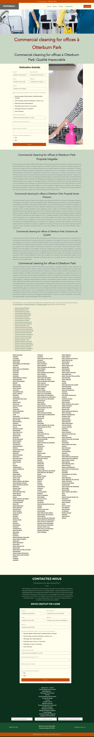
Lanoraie (40, 360)
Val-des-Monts (66, 425)
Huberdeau (41, 486)
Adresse (15, 85)
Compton (40, 462)
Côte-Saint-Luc (17, 432)
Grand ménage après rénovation (47, 696)
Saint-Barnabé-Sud (19, 491)
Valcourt (40, 449)
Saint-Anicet (66, 402)
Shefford (16, 514)
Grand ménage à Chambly (22, 320)
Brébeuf (40, 493)
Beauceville (65, 409)
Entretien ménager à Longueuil (23, 341)
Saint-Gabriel (41, 374)
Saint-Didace (41, 369)
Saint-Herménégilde (44, 456)
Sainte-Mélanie (42, 376)
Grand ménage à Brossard (22, 316)
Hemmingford (66, 386)
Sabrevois (16, 541)
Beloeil (15, 383)
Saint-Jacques (41, 386)
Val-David (40, 502)
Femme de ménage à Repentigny (24, 329)
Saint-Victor (66, 455)
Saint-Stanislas (66, 437)
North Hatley (41, 453)
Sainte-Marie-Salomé (44, 392)
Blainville (16, 453)
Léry (14, 463)
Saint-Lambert (17, 393)
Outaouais (65, 430)
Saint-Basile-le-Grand (20, 377)
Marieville (16, 370)
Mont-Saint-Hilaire (19, 381)
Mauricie (64, 453)
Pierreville (40, 411)
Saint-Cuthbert (42, 363)
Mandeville (40, 370)
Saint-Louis (16, 477)
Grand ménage (47, 712)
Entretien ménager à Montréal (23, 338)
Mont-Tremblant (42, 495)
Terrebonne (16, 444)
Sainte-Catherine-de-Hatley (46, 470)
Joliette (15, 556)
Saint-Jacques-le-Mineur (70, 358)
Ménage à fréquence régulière (47, 710)
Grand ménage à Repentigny (23, 313)
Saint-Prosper (66, 465)
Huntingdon (66, 400)
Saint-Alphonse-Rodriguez (46, 520)
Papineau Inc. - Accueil (47, 687)
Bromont (16, 523)
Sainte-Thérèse (18, 455)
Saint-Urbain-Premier (69, 372)
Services (47, 694)
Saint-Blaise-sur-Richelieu (21, 363)
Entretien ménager (47, 707)
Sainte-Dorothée (18, 411)
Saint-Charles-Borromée (20, 553)
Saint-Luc (16, 367)
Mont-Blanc (41, 497)
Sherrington (66, 369)
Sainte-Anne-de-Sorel (44, 406)
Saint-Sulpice (17, 441)
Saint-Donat (66, 516)
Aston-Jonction (67, 481)
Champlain (65, 442)
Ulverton (40, 444)
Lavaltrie (15, 560)
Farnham (16, 535)
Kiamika (64, 514)
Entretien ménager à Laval (22, 339)
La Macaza (65, 511)
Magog (39, 483)
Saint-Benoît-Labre (68, 463)
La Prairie (16, 358)
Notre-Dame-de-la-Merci (45, 514)
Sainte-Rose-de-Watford (70, 458)
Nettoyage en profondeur (47, 693)
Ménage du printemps (47, 708)
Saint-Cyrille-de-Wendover (46, 437)
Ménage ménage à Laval (21, 309)
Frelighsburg (17, 528)
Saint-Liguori (41, 383)
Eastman (40, 479)
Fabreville (16, 409)
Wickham (40, 432)
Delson (15, 470)
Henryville (16, 544)
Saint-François (17, 406)
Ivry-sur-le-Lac (42, 498)
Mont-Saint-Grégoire (19, 539)
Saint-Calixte (41, 390)
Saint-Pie (16, 504)
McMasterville (17, 379)
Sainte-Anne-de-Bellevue (21, 418)
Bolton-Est (40, 477)
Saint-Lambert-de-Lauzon (70, 404)
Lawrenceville (66, 500)
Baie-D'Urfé (16, 420)
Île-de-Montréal (18, 439)
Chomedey (16, 413)
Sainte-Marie (66, 407)
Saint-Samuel (66, 421)
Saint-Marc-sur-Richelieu (45, 395)
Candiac (15, 356)
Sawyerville (65, 490)
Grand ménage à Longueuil (22, 311)
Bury (63, 493)
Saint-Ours (40, 402)
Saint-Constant (17, 355)
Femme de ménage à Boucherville (24, 331)
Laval (14, 414)
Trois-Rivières (66, 451)
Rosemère (16, 456)
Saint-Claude (66, 502)
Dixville (39, 460)
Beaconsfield (17, 421)
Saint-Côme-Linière (68, 460)
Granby (15, 521)
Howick (64, 397)
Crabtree (15, 558)
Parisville (65, 472)
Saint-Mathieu (66, 355)
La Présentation (18, 502)
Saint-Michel (66, 370)
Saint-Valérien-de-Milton (21, 498)
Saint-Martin (66, 462)
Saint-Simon (17, 493)
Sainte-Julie (16, 385)
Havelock (65, 393)
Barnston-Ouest (42, 458)
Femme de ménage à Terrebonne (24, 334)
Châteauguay (17, 467)
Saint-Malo (65, 488)
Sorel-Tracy (41, 409)
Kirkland (15, 423)
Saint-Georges (66, 413)
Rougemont (17, 509)
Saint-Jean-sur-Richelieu (21, 369)
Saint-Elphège (66, 477)
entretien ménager (42, 304)
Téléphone (33, 79)
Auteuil (15, 400)
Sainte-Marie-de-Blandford (46, 414)
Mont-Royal (16, 434)
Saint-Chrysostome (68, 390)
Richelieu (16, 372)
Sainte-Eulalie (66, 420)
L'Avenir (40, 430)
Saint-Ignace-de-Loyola (45, 358)
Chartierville (66, 484)
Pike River (16, 532)
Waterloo (16, 518)
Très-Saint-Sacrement (69, 395)
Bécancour (40, 418)
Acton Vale (16, 490)
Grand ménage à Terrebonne (23, 318)
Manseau (65, 470)
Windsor (40, 448)
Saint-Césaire (17, 511)
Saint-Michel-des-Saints (45, 513)
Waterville (40, 463)
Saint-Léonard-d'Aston (44, 413)
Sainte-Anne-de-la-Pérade (70, 439)
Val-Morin (40, 500)
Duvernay (16, 404)
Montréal (16, 437)
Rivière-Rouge (66, 513)
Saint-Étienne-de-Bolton (45, 472)
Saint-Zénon (41, 516)
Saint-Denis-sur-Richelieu (45, 399)
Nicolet (39, 420)
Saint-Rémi (16, 360)
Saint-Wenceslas (67, 423)
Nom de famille (34, 72)
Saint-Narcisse (66, 432)
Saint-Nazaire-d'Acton (20, 483)
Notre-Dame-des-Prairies (21, 555)
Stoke (64, 495)
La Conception (42, 491)
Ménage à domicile (47, 703)
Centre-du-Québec (68, 483)
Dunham (16, 527)
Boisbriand (16, 451)
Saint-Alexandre (18, 542)
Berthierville (41, 362)
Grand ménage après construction (47, 705)
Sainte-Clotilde (66, 388)
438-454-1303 (52, 1)
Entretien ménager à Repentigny (24, 343)
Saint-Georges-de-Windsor (46, 442)
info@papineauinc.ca (79, 727)
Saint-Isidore (17, 460)
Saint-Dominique (18, 500)
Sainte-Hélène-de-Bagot (21, 481)
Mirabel (15, 448)
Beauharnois (17, 462)
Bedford (15, 534)
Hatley (39, 455)
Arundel (40, 484)
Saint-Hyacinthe (18, 506)
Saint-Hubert (17, 388)
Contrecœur (41, 400)
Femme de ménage (47, 698)
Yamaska (16, 472)
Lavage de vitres (47, 701)
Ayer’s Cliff (40, 469)
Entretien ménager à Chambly (23, 350)
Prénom (15, 72)
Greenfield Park (18, 392)
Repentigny (16, 442)
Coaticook (40, 465)
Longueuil (16, 397)
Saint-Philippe (42, 532)
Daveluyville (66, 418)
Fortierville (40, 416)
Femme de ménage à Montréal (23, 323)
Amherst (40, 488)
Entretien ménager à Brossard (23, 346)
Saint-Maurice (66, 448)
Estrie (64, 504)
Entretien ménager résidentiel (47, 714)
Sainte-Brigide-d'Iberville (21, 537)
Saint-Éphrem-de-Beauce (70, 456)
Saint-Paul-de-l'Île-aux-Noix (22, 549)
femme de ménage (30, 304)
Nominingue (66, 509)
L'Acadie (15, 365)
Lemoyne (16, 390)
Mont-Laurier (66, 506)
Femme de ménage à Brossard (23, 332)
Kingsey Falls (66, 416)
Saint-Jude (16, 479)
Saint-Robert (41, 404)
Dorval (15, 427)
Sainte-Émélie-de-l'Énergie (46, 518)
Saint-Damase (17, 507)
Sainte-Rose (17, 402)
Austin (39, 474)
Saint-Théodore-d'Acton (20, 484)
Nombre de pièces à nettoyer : (20, 128)
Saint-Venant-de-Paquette (70, 486)
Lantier (39, 507)
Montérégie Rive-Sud (20, 399)
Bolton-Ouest (41, 476)
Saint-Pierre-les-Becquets (70, 469)
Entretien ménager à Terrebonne (24, 348)
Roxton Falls (17, 488)
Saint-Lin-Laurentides (44, 393)
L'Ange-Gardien (67, 427)
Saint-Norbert (41, 365)
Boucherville (17, 386)
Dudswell (40, 441)
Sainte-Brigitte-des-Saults (45, 425)
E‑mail (14, 79)
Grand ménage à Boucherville (23, 315)
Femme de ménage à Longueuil (23, 327)
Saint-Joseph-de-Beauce (70, 411)
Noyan (64, 381)
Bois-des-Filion (18, 458)
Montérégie (16, 551)
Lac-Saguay (65, 507)
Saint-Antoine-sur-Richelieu (46, 397)
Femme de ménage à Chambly (23, 336)
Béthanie (16, 486)
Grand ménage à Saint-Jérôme (23, 322)
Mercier (15, 465)
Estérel (64, 518)
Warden (15, 516)
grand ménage (18, 304)
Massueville (16, 474)
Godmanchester (67, 399)
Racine (39, 451)
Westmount (17, 435)
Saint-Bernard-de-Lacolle (70, 385)
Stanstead (40, 467)
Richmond (40, 446)
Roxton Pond (17, 520)
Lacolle (64, 383)
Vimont (15, 407)
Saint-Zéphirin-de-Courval (70, 479)
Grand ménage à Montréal (22, 308)
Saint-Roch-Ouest (43, 385)
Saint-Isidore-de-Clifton (69, 491)
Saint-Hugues (17, 476)
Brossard (16, 395)
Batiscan (64, 441)
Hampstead (16, 430)
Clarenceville (66, 377)
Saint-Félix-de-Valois (44, 379)
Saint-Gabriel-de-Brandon (45, 372)
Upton (15, 497)
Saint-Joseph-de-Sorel (44, 407)
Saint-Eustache (18, 446)
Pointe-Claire (17, 425)
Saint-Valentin (66, 379)
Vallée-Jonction (67, 406)
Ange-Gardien (17, 513)
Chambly (16, 376)
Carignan (16, 374)
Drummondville (42, 439)
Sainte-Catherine (18, 469)
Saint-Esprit (41, 388)
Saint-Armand (17, 530)
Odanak (39, 421)
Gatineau (65, 428)
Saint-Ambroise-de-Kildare (46, 381)
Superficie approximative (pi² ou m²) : (21, 121)
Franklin (64, 392)
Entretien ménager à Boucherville (24, 345)
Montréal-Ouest (18, 428)
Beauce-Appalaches (68, 414)
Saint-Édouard (66, 374)
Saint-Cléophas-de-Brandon (46, 367)
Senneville (16, 416)
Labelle (39, 490)
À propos (47, 700)
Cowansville (17, 525)
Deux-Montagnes (18, 449)
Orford (39, 481)
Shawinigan (66, 449)
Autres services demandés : (19, 114)
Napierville (16, 362)
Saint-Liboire (17, 495)
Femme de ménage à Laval (22, 325)
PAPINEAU (9, 6)
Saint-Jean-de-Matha (44, 377)
